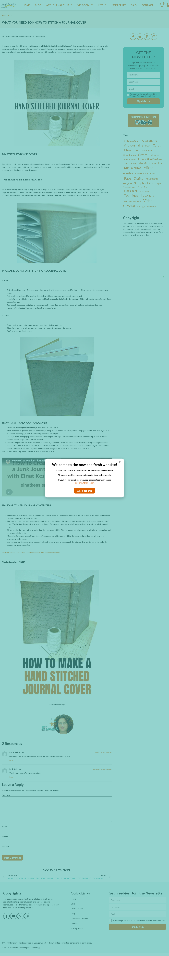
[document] (84, 478)
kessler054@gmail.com (85, 483)
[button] (121, 462)
